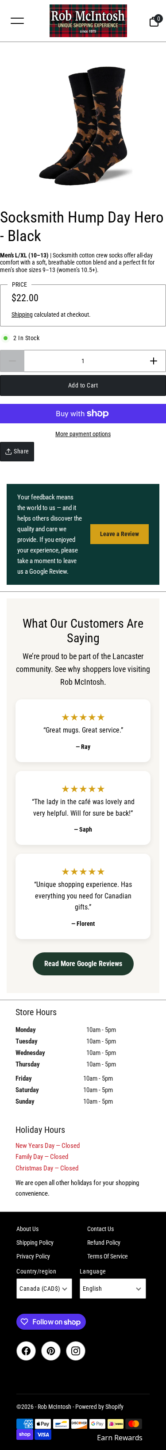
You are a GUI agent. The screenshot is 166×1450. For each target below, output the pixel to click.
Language (93, 1271)
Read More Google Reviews (83, 963)
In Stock (26, 337)
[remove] (12, 361)
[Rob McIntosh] (88, 20)
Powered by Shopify (99, 1406)
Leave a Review (119, 533)
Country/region (36, 1271)
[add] (154, 361)
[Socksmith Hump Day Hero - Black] (83, 125)
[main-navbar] (17, 20)
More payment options (83, 433)
